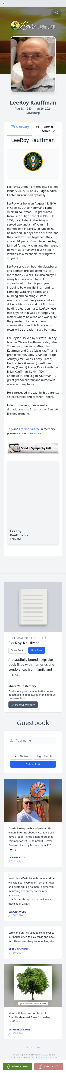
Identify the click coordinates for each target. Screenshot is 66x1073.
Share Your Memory (23, 704)
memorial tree (30, 429)
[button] (33, 800)
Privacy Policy (23, 1057)
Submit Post (33, 764)
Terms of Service (42, 1057)
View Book (17, 650)
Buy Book (36, 650)
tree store (34, 433)
